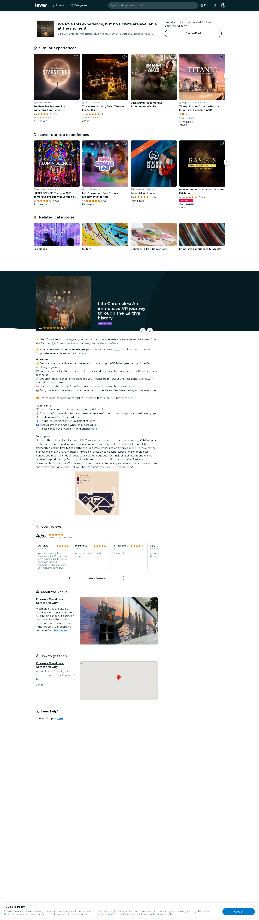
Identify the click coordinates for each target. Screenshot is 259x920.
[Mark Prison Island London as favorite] (173, 144)
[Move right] (227, 76)
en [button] (206, 5)
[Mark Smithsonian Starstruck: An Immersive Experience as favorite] (76, 57)
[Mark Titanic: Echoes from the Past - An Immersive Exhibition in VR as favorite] (222, 57)
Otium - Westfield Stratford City (50, 665)
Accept (238, 911)
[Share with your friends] (143, 331)
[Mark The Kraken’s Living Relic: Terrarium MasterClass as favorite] (125, 57)
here (117, 349)
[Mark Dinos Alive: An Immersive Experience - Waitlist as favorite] (173, 57)
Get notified (193, 33)
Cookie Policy (11, 914)
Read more (60, 630)
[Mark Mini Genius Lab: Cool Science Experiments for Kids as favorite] (125, 144)
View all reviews (97, 578)
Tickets (192, 329)
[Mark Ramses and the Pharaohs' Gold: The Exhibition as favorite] (222, 144)
